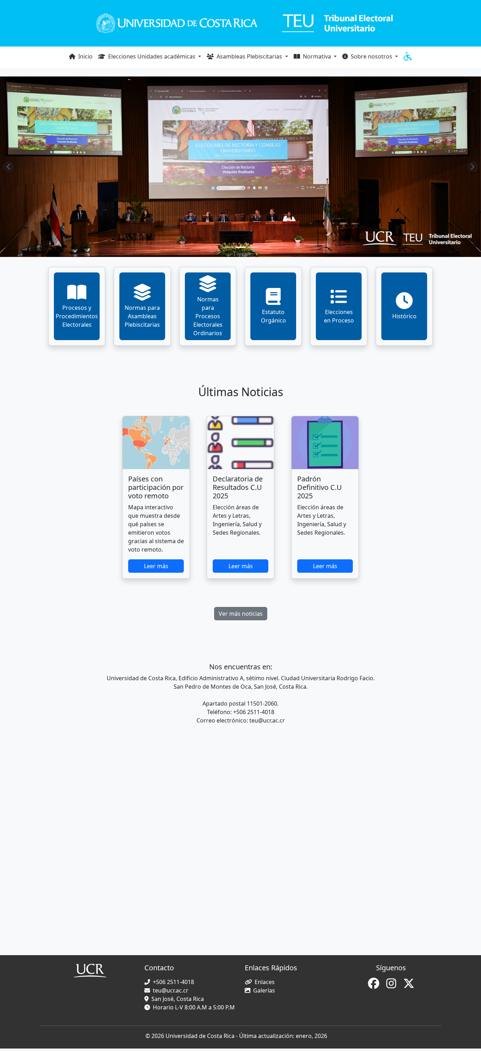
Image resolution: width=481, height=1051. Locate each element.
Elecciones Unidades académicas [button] (152, 56)
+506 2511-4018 (173, 982)
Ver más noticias (241, 613)
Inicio (85, 56)
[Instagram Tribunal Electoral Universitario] (392, 985)
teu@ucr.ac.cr (170, 990)
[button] (408, 57)
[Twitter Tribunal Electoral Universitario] (408, 985)
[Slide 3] (253, 247)
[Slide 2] (240, 247)
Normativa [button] (316, 56)
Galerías (264, 990)
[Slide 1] (228, 247)
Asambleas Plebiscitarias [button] (249, 56)
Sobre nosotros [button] (371, 56)
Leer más (156, 566)
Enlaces (265, 982)
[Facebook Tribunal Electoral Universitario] (374, 985)
